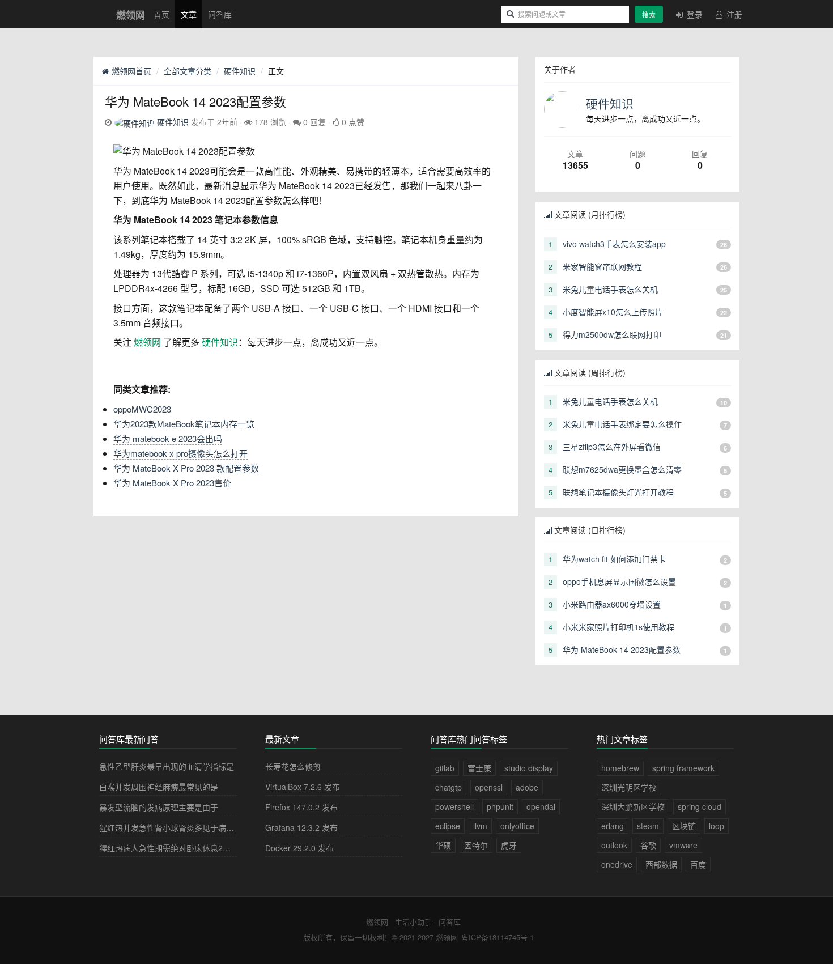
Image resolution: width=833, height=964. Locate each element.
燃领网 (147, 342)
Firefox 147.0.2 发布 (301, 807)
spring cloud (699, 806)
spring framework (683, 768)
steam (648, 825)
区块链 (684, 825)
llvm (480, 825)
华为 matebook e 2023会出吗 (167, 438)
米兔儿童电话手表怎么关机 (610, 289)
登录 (694, 14)
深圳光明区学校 (629, 787)
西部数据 (661, 864)
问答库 (220, 14)
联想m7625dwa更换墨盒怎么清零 (622, 469)
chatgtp (448, 787)
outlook (614, 845)
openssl (489, 787)
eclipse (447, 825)
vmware (683, 845)
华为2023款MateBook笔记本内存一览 (183, 424)
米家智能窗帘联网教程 (602, 266)
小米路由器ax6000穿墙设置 (612, 604)
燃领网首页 (130, 71)
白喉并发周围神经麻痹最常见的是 (158, 786)
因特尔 (476, 845)
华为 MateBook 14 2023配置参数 (622, 649)
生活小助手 (413, 921)
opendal (540, 806)
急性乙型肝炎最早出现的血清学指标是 (166, 766)
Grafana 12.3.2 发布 (301, 827)
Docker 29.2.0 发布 (299, 847)
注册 (733, 14)
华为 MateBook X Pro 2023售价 (172, 483)
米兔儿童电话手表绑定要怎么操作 (622, 424)
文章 (189, 14)
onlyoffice (517, 825)
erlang (612, 825)
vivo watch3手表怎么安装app (614, 243)
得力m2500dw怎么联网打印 (612, 334)
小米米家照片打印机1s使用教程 (618, 626)
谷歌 (648, 845)
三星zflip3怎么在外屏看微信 (612, 446)
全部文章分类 (187, 71)
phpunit (500, 806)
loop (716, 825)
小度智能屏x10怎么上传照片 (613, 311)
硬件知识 (240, 71)
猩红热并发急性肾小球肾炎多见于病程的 (170, 827)
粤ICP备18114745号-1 (497, 937)
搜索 (649, 14)
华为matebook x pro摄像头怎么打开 (180, 453)
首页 (161, 14)
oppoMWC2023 (142, 409)
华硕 (443, 845)
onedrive (616, 864)
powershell (454, 806)
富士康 (479, 768)
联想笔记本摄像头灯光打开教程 (618, 492)
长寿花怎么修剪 (293, 766)
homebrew (620, 768)
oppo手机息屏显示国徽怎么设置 (619, 581)
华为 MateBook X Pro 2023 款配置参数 (186, 468)
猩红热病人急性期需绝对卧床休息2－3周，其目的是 (191, 847)
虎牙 (509, 845)
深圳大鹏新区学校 (633, 806)
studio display (528, 768)
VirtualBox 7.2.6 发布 (302, 786)
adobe (527, 787)
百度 (698, 864)
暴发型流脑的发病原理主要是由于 (158, 807)
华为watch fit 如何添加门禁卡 (614, 558)
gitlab (444, 768)
